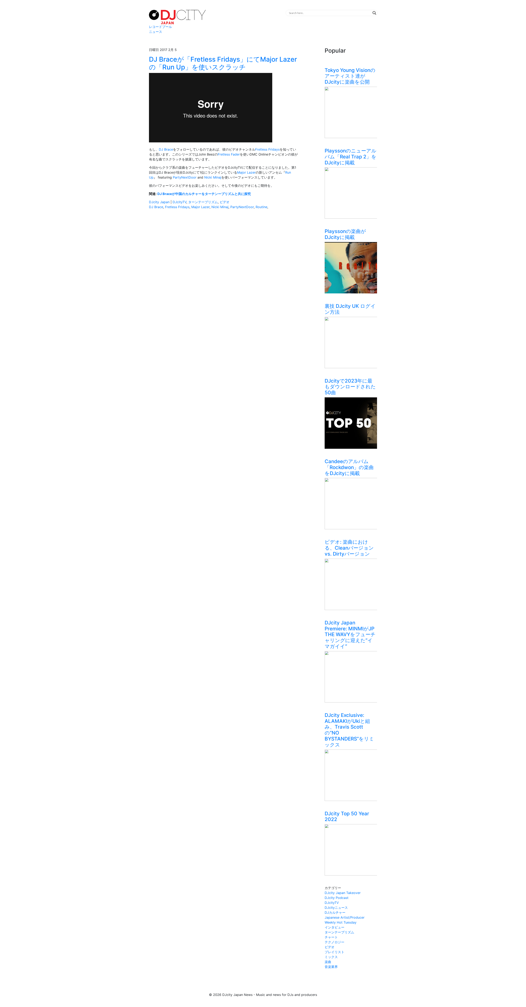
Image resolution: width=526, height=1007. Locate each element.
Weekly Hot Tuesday (340, 922)
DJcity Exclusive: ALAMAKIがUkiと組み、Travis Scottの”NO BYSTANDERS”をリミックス (349, 730)
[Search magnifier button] (374, 13)
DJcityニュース (336, 907)
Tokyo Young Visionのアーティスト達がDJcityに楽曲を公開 (350, 76)
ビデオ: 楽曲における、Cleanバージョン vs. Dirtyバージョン (349, 548)
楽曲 (328, 962)
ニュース (155, 32)
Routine (261, 207)
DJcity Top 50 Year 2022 (347, 816)
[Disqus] (224, 270)
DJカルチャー (335, 912)
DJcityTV (179, 202)
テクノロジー (334, 942)
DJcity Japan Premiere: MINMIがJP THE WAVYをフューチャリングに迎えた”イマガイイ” (350, 634)
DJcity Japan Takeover (343, 893)
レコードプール (160, 27)
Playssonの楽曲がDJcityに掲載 (345, 234)
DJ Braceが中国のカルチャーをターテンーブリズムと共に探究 (204, 194)
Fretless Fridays (177, 207)
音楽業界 (331, 967)
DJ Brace (166, 149)
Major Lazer (246, 172)
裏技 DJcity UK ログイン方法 (350, 309)
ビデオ (225, 202)
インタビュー (334, 927)
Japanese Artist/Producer (345, 917)
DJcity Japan (159, 202)
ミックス (331, 957)
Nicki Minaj (212, 177)
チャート (331, 937)
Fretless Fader (229, 154)
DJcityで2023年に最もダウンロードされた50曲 (350, 387)
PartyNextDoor (184, 177)
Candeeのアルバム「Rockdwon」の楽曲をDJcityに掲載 (349, 467)
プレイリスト (334, 952)
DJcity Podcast (336, 898)
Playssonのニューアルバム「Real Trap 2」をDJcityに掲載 (350, 157)
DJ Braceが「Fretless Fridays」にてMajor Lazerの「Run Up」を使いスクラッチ (223, 63)
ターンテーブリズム (203, 202)
